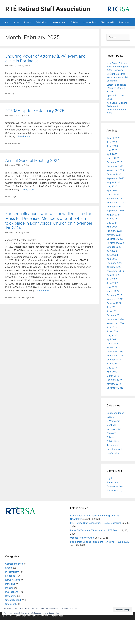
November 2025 (115, 170)
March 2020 (113, 343)
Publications (41, 22)
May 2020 (112, 335)
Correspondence (115, 413)
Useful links (113, 453)
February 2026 (114, 162)
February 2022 (114, 295)
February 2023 (114, 263)
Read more (24, 136)
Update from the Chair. (82, 537)
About (16, 22)
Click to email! (107, 22)
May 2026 (112, 150)
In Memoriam (89, 22)
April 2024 (112, 226)
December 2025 (115, 166)
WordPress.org (114, 490)
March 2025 (113, 194)
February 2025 (114, 198)
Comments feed (115, 486)
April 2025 (112, 190)
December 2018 (115, 387)
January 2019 (114, 383)
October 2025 (114, 174)
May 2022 (112, 287)
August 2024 (113, 214)
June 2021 (112, 311)
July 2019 (112, 363)
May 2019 (112, 367)
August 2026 (113, 138)
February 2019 (114, 379)
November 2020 (115, 323)
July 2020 (112, 327)
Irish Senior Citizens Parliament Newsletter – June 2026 (99, 542)
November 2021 (115, 299)
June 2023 (112, 255)
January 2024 (114, 234)
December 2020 (115, 319)
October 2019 (114, 359)
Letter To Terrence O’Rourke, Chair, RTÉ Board (117, 88)
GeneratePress (56, 615)
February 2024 (114, 230)
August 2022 (113, 275)
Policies (74, 22)
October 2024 (114, 206)
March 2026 (113, 158)
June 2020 (112, 331)
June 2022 (112, 283)
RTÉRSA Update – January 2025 (34, 110)
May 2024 (112, 222)
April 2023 (112, 259)
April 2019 (112, 371)
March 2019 (113, 375)
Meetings (12, 196)
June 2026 (112, 146)
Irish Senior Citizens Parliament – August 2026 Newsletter (117, 66)
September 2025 (115, 178)
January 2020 (114, 347)
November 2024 (115, 202)
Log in (110, 478)
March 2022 (113, 291)
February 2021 (114, 315)
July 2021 (112, 307)
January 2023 (114, 267)
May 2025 (112, 186)
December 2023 (115, 239)
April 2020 (112, 339)
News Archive (59, 22)
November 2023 (115, 242)
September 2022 (115, 271)
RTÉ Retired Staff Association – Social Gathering (117, 77)
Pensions (111, 433)
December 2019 (115, 351)
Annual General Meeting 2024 (32, 160)
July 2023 (112, 251)
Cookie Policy (54, 613)
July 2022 (112, 279)
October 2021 (114, 303)
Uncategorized (14, 143)
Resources (124, 22)
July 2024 (112, 218)
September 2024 (115, 210)
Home (5, 22)
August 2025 (113, 182)
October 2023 (114, 247)
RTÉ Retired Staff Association (47, 8)
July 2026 (112, 142)
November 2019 (115, 355)
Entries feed (113, 482)
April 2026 (112, 154)
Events (27, 22)
